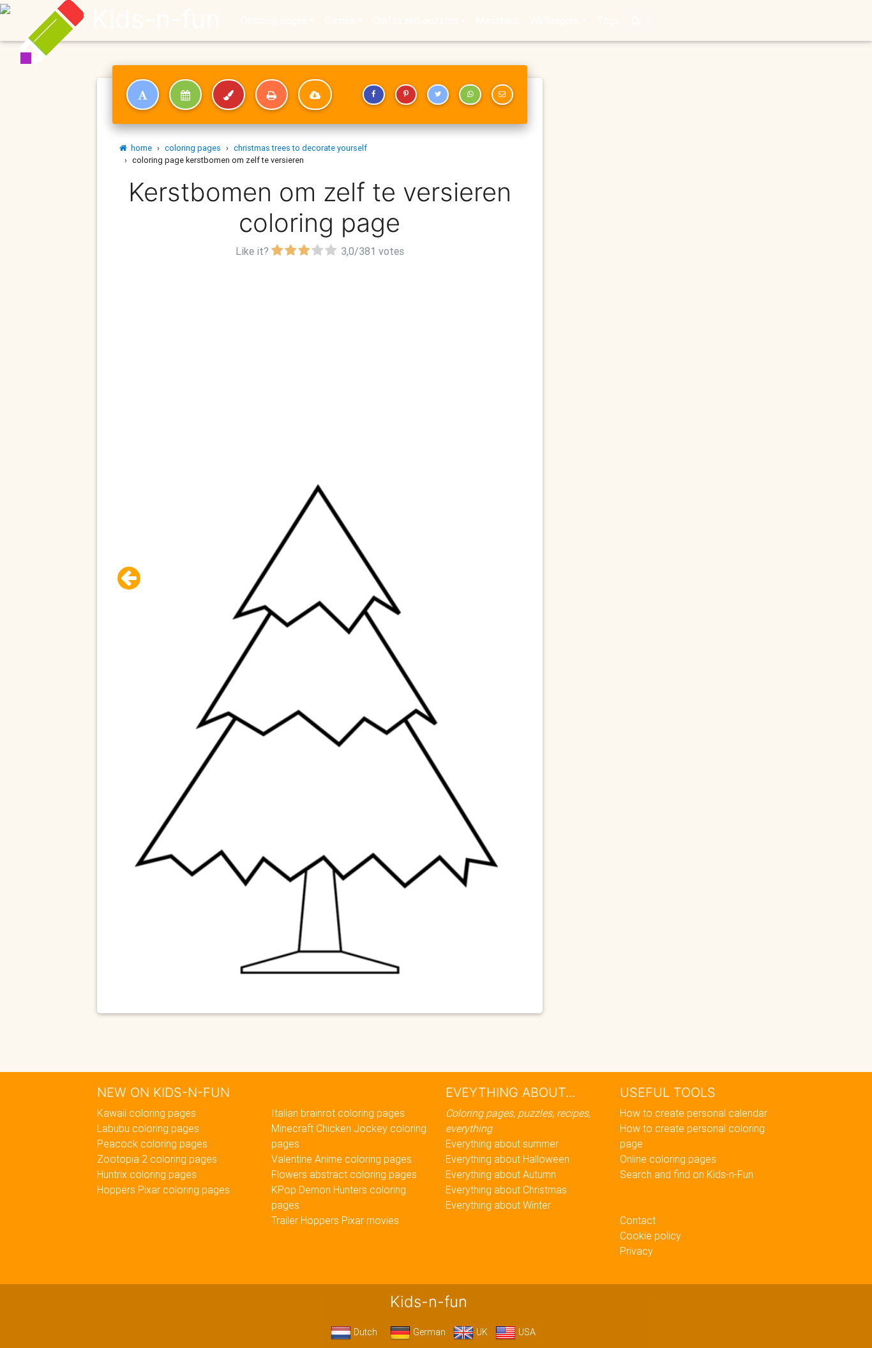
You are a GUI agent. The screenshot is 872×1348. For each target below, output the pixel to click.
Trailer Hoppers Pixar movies (335, 1220)
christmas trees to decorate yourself (300, 147)
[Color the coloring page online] (228, 94)
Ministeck (498, 20)
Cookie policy (650, 1235)
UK (481, 1332)
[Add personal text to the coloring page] (142, 94)
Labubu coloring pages (148, 1128)
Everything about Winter (498, 1205)
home (139, 147)
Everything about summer (502, 1143)
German (428, 1332)
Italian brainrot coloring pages (338, 1113)
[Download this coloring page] (315, 94)
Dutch (364, 1332)
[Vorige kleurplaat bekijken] (134, 578)
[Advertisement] (320, 350)
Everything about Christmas (506, 1189)
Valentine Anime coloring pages (341, 1159)
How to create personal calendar (693, 1113)
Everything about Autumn (501, 1174)
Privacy (636, 1251)
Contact (638, 1220)
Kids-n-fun (156, 19)
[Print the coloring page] (271, 94)
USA (526, 1332)
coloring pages (193, 147)
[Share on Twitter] (438, 94)
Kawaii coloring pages (146, 1113)
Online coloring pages (668, 1159)
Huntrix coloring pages (147, 1174)
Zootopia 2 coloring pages (157, 1159)
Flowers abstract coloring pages (344, 1174)
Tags (608, 20)
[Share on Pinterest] (406, 94)
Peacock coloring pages (152, 1143)
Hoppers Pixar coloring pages (163, 1189)
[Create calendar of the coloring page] (185, 94)
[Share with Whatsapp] (470, 94)
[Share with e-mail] (502, 94)
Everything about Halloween (507, 1159)
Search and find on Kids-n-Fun (686, 1174)
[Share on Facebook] (373, 94)
